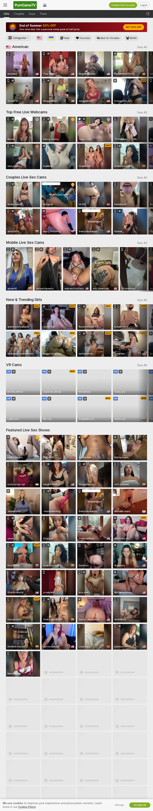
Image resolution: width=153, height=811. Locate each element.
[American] (40, 38)
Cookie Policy (27, 806)
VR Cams (14, 365)
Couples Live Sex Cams (26, 177)
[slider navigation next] (145, 77)
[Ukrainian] (51, 38)
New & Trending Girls (24, 299)
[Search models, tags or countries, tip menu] (148, 14)
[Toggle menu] (5, 5)
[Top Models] (45, 5)
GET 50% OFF (133, 27)
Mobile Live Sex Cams (25, 242)
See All (142, 47)
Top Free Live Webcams (26, 112)
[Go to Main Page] (25, 5)
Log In (143, 5)
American (20, 46)
